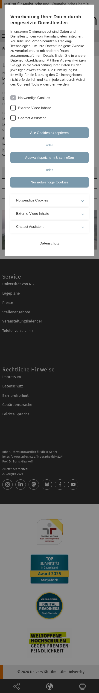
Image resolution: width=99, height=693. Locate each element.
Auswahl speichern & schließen (49, 157)
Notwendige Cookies (34, 98)
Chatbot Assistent (32, 118)
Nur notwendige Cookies (50, 182)
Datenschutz (49, 243)
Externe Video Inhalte (34, 108)
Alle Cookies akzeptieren (49, 133)
